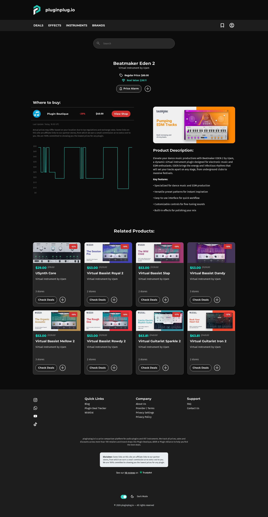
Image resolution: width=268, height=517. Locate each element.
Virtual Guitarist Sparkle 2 (159, 341)
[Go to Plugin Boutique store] (37, 113)
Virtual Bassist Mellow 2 (55, 341)
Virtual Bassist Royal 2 (105, 273)
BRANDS (98, 25)
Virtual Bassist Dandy (207, 273)
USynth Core (46, 273)
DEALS (38, 25)
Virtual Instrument (129, 67)
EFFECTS (54, 25)
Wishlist (89, 412)
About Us (141, 403)
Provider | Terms (145, 408)
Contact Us (193, 408)
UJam (146, 67)
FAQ (189, 403)
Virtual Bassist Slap (154, 273)
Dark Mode (139, 496)
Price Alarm (129, 89)
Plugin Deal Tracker (95, 408)
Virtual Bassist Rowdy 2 (106, 341)
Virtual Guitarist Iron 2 (208, 341)
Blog (87, 403)
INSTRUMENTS (76, 25)
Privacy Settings (145, 412)
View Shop (121, 113)
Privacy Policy (144, 416)
